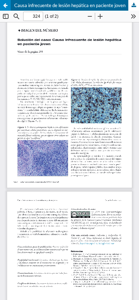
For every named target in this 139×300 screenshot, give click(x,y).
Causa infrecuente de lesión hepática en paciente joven (69, 5)
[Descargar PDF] (133, 5)
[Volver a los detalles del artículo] (5, 5)
